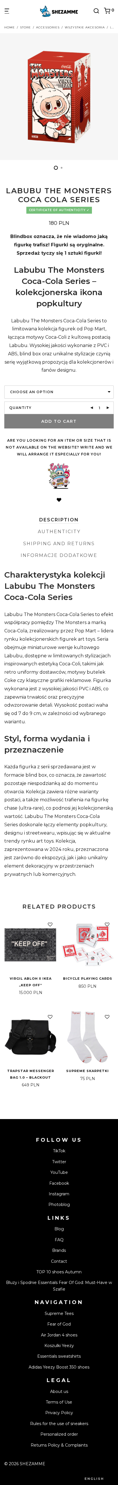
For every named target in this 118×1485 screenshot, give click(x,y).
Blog (59, 1228)
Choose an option (32, 392)
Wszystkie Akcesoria (85, 27)
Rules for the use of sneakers (59, 1423)
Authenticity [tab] (59, 531)
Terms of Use (59, 1402)
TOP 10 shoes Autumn (59, 1271)
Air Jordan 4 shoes (59, 1335)
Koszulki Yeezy (59, 1345)
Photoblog (59, 1204)
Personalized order (59, 1434)
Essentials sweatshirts (59, 1356)
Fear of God (59, 1324)
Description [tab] (59, 520)
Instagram (59, 1193)
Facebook (59, 1183)
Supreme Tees (59, 1313)
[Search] (98, 11)
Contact (59, 1261)
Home (9, 27)
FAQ (59, 1239)
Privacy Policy (59, 1412)
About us (59, 1391)
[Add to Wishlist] (59, 500)
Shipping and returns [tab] (59, 543)
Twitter (59, 1161)
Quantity (20, 408)
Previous (5, 96)
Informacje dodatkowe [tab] (59, 555)
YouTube (59, 1172)
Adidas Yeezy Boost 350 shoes (59, 1367)
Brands (59, 1250)
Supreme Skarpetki (87, 1071)
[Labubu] (59, 476)
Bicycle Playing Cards (87, 979)
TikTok (59, 1150)
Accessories (48, 27)
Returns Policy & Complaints (59, 1445)
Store (25, 27)
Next (113, 96)
